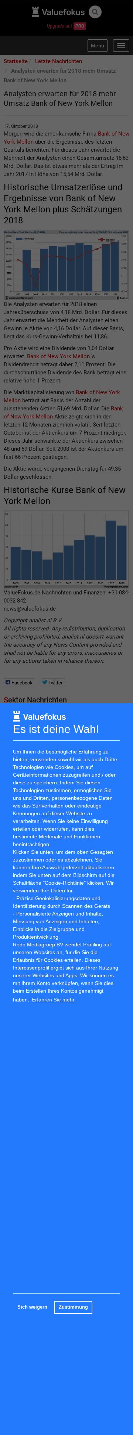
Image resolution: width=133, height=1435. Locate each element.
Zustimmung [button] (73, 1307)
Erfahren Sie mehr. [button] (54, 1000)
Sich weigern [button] (32, 1307)
